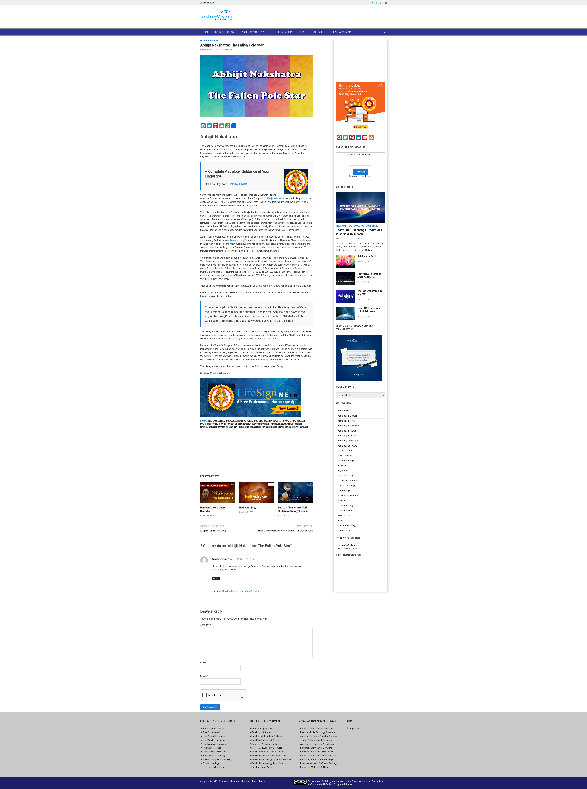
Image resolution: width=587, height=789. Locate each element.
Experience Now (325, 427)
